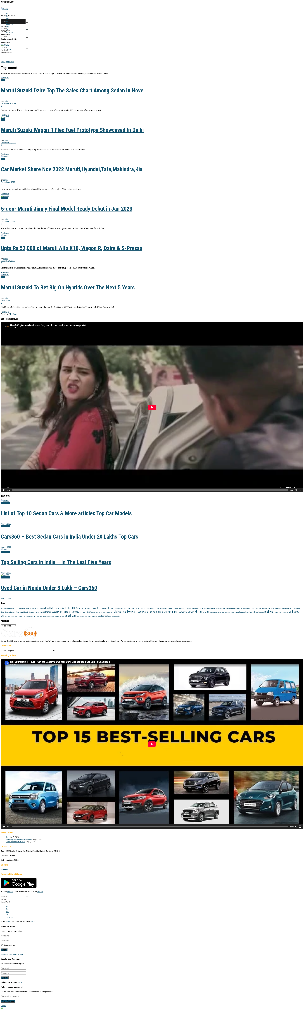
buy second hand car (31, 608)
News (7, 16)
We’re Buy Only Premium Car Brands (19, 839)
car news (41, 608)
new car (82, 612)
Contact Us (9, 24)
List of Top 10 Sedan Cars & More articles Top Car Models (66, 513)
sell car (269, 611)
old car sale (94, 612)
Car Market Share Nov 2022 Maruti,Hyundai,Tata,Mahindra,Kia (71, 169)
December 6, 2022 (8, 182)
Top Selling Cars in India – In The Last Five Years (56, 562)
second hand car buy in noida (216, 612)
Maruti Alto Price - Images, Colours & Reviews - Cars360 (240, 608)
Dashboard (104, 608)
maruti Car (266, 608)
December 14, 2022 (8, 103)
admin (5, 101)
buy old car (22, 608)
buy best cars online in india (11, 608)
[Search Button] (27, 22)
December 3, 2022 (8, 221)
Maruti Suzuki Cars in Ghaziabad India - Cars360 (30, 612)
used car (70, 615)
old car (88, 612)
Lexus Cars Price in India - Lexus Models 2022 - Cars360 (173, 608)
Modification (5, 503)
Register (8, 49)
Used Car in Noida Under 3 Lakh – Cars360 (49, 587)
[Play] (4, 490)
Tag (7, 62)
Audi (2, 608)
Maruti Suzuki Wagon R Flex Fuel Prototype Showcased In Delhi (72, 130)
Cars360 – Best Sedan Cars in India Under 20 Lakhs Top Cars (69, 536)
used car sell (103, 616)
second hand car (198, 611)
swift (35, 616)
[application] (152, 407)
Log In (20, 982)
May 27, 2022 (6, 598)
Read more (5, 115)
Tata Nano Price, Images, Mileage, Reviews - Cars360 (50, 616)
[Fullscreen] (300, 490)
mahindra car (201, 608)
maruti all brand (214, 608)
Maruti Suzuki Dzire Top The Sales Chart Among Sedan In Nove (72, 90)
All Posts (4, 198)
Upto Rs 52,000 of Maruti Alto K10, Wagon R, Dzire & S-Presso (71, 248)
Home (7, 13)
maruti (11, 62)
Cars (7, 19)
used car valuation (114, 616)
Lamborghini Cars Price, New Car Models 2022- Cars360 (134, 608)
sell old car (285, 612)
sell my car (278, 612)
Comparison (5, 526)
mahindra (194, 608)
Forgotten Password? (9, 954)
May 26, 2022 (6, 573)
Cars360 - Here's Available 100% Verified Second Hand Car (72, 608)
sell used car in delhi (11, 616)
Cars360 (10, 892)
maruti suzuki (10, 612)
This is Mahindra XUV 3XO (15, 842)
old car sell (121, 611)
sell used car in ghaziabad (25, 616)
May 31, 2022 (6, 524)
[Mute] (296, 490)
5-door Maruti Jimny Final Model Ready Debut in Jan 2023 (66, 208)
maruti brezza (259, 608)
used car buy (80, 616)
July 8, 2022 (5, 300)
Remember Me (9, 945)
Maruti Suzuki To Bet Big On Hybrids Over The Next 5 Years (68, 287)
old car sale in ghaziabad (106, 612)
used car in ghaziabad (91, 616)
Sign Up (20, 954)
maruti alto (222, 608)
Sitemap (4, 869)
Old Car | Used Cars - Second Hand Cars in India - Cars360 (157, 611)
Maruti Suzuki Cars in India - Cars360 (62, 611)
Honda (110, 608)
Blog (7, 29)
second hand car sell (232, 612)
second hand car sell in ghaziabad (252, 612)
